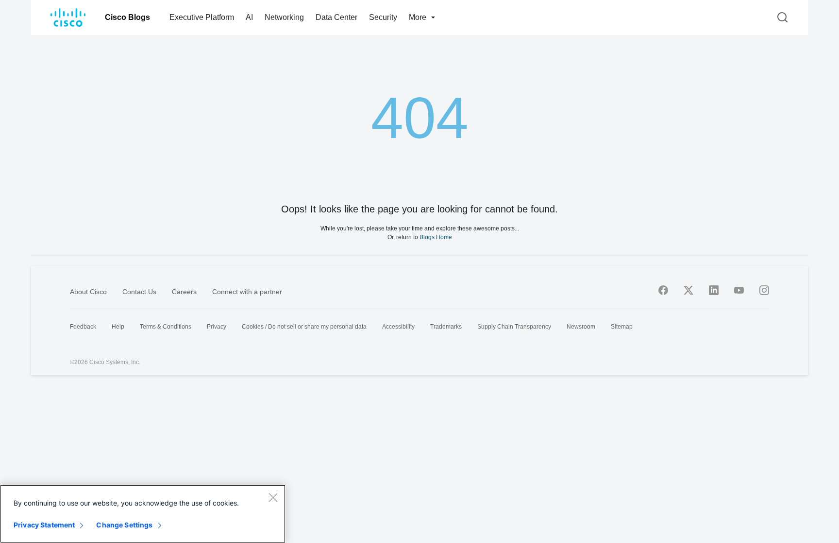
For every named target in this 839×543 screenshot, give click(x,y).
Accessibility (398, 326)
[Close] (273, 497)
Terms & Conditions (165, 326)
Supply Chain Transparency (514, 326)
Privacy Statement (44, 525)
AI (249, 17)
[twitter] (688, 290)
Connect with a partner (247, 292)
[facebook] (663, 290)
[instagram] (764, 290)
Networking (284, 17)
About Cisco (88, 292)
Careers (184, 292)
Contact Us (139, 292)
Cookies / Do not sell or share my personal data (304, 326)
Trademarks (446, 326)
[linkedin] (714, 290)
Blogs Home (436, 237)
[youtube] (739, 290)
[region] (142, 514)
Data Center (336, 17)
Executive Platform (201, 17)
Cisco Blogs (127, 17)
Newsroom (581, 326)
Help (118, 326)
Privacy (216, 326)
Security (383, 17)
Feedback (83, 326)
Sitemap (622, 326)
